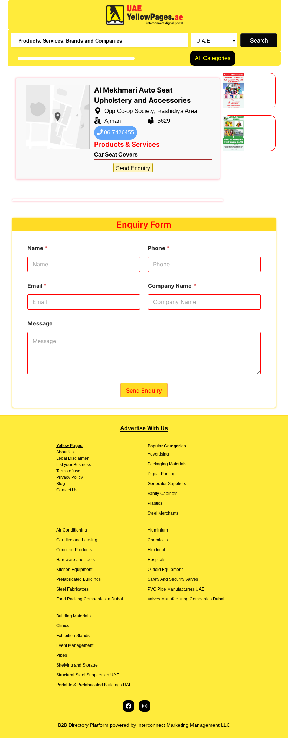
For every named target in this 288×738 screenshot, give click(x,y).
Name (37, 248)
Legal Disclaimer (72, 458)
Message (40, 323)
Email (36, 285)
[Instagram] (144, 706)
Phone (159, 248)
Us (70, 452)
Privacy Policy (69, 477)
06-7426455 (118, 132)
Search (259, 40)
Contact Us (66, 490)
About (61, 452)
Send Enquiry (133, 168)
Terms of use (68, 471)
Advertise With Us (144, 428)
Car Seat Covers (116, 155)
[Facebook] (128, 706)
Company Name (172, 285)
